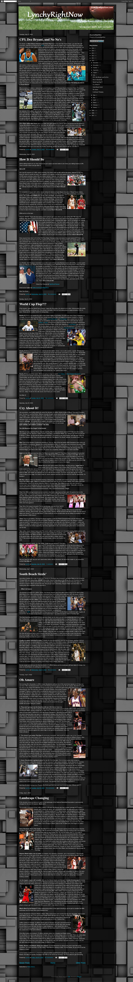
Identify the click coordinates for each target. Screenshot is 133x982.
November (96, 65)
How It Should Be (31, 159)
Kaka (46, 322)
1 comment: (50, 564)
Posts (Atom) (31, 966)
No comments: (50, 149)
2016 (93, 48)
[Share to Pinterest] (68, 150)
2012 (93, 55)
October (95, 67)
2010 (93, 60)
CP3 (42, 45)
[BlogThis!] (62, 150)
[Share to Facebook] (66, 150)
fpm (69, 976)
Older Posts (81, 963)
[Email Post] (57, 149)
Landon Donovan (52, 319)
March (95, 102)
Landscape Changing (34, 797)
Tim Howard (63, 319)
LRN (28, 612)
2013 (93, 53)
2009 (93, 110)
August (95, 72)
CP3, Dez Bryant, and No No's (40, 39)
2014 (93, 50)
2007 (93, 115)
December (96, 62)
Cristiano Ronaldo (69, 328)
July (94, 75)
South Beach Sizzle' (33, 573)
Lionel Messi (72, 324)
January (95, 107)
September (96, 70)
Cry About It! (29, 408)
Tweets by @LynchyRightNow (97, 37)
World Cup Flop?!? (32, 304)
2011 (93, 58)
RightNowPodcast (54, 284)
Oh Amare (26, 679)
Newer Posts (24, 963)
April (94, 100)
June (94, 95)
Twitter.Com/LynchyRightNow (40, 287)
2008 (93, 113)
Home (52, 963)
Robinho (40, 322)
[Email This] (61, 150)
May (94, 97)
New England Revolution (74, 374)
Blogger (79, 976)
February (95, 105)
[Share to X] (64, 150)
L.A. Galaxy (61, 374)
